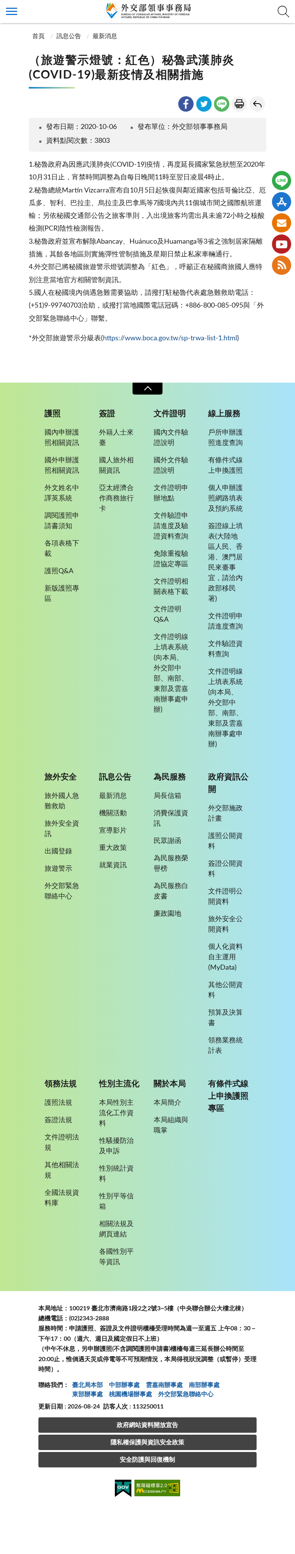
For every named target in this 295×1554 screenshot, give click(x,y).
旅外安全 (61, 777)
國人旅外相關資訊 (116, 465)
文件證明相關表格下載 (171, 587)
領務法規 (61, 1084)
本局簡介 (167, 1102)
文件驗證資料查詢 (225, 649)
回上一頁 (257, 104)
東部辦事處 (87, 1394)
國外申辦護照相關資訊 (62, 465)
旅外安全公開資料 (225, 924)
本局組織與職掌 (171, 1125)
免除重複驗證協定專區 (171, 559)
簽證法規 (58, 1120)
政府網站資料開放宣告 (147, 1425)
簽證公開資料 (225, 869)
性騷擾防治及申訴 (116, 1146)
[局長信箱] (281, 223)
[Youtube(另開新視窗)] (281, 244)
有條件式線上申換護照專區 (228, 1096)
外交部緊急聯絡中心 (62, 891)
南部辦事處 (204, 1385)
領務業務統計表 (225, 1045)
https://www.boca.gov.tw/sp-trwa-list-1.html (170, 338)
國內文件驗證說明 (171, 438)
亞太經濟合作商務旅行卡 (116, 498)
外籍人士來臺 (116, 438)
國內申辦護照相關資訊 (62, 438)
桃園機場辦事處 (130, 1394)
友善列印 (239, 104)
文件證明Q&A (167, 614)
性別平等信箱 (116, 1201)
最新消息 (105, 36)
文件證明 (170, 414)
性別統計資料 (116, 1174)
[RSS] (281, 265)
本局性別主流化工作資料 (116, 1113)
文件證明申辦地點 (171, 493)
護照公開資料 (225, 841)
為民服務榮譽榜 (171, 863)
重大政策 (113, 848)
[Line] (281, 180)
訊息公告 (68, 36)
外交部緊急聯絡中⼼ (186, 1394)
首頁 (38, 36)
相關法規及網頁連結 (116, 1229)
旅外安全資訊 (62, 829)
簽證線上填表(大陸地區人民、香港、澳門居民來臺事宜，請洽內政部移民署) (225, 562)
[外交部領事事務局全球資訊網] (147, 10)
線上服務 (224, 414)
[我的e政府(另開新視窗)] (123, 1490)
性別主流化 (119, 1084)
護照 (53, 414)
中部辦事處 (124, 1385)
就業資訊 (113, 865)
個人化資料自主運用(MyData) (225, 957)
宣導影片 (113, 830)
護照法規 (58, 1102)
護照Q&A (59, 571)
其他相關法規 (62, 1170)
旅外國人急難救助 (62, 801)
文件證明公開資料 (225, 896)
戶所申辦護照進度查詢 (225, 438)
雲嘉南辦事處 (164, 1385)
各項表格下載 (62, 548)
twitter (204, 104)
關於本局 (170, 1084)
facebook (186, 104)
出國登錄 (58, 851)
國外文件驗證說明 (171, 465)
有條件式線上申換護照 (225, 465)
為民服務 (170, 777)
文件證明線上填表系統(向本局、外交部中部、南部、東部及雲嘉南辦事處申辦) (171, 673)
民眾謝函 (167, 841)
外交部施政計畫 (225, 813)
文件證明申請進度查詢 (225, 621)
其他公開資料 (225, 990)
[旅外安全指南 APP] (281, 201)
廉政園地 (167, 913)
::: (4, 6)
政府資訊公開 (228, 783)
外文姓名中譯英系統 (62, 493)
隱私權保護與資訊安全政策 (147, 1442)
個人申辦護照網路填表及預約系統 (225, 498)
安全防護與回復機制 (147, 1460)
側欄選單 (11, 11)
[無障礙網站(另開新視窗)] (157, 1489)
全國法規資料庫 (62, 1198)
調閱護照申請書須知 (62, 521)
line (221, 104)
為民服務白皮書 (171, 891)
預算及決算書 (225, 1018)
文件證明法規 (62, 1142)
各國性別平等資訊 (116, 1257)
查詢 (283, 11)
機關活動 (113, 813)
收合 (147, 389)
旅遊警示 (58, 868)
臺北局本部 (87, 1385)
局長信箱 (167, 796)
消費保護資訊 (171, 818)
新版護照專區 (62, 593)
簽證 (107, 414)
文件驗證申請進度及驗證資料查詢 (171, 526)
